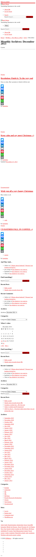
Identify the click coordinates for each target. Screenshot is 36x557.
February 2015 (8, 460)
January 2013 (8, 480)
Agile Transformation (10, 525)
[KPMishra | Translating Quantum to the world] (5, 4)
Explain (6, 487)
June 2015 (7, 454)
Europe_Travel (17, 527)
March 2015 (7, 458)
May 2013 (7, 478)
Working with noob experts (8, 535)
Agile (2, 525)
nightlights (4, 531)
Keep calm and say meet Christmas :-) (17, 135)
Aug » (6, 345)
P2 (8, 531)
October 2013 (8, 472)
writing (19, 535)
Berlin (8, 527)
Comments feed (8, 515)
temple (26, 531)
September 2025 (9, 418)
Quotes (6, 500)
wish (26, 533)
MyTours (7, 496)
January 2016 (8, 444)
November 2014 (9, 466)
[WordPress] (18, 103)
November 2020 (9, 420)
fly (28, 527)
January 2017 (8, 434)
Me (5, 492)
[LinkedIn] (18, 91)
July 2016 (7, 436)
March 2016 (7, 440)
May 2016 (7, 438)
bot (12, 527)
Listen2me (7, 490)
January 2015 (8, 462)
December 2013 (9, 470)
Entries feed (7, 513)
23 (1, 341)
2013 (25, 37)
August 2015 (8, 450)
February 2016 (8, 442)
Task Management (18, 531)
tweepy (3, 533)
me (21, 529)
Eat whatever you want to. (19, 269)
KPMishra (8, 538)
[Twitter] (18, 85)
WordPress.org (8, 517)
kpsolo (9, 529)
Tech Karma (7, 502)
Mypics (26, 529)
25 (5, 341)
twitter (7, 533)
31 (3, 343)
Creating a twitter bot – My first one (14, 405)
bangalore (3, 527)
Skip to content (5, 1)
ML (5, 494)
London (17, 529)
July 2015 (7, 452)
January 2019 (8, 428)
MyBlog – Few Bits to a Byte (14, 37)
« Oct (2, 345)
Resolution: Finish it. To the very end (17, 78)
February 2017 (8, 432)
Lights (13, 529)
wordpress (31, 533)
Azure (25, 525)
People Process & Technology (13, 498)
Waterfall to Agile (20, 533)
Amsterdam (20, 525)
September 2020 (9, 424)
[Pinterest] (18, 97)
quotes (11, 531)
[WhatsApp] (18, 100)
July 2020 (7, 426)
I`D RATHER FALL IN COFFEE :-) (17, 229)
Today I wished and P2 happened (14, 407)
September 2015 (9, 448)
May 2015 (7, 456)
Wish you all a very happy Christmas (17, 191)
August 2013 (8, 476)
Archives (3, 312)
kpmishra (5, 106)
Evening (24, 527)
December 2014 (9, 464)
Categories (4, 319)
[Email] (18, 94)
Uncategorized (8, 504)
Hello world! (8, 288)
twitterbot (12, 533)
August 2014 (8, 468)
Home (2, 37)
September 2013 (9, 474)
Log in (6, 511)
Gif (30, 527)
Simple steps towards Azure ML (13, 290)
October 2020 (8, 422)
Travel (30, 531)
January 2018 (8, 430)
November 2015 (9, 446)
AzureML (30, 525)
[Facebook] (18, 88)
